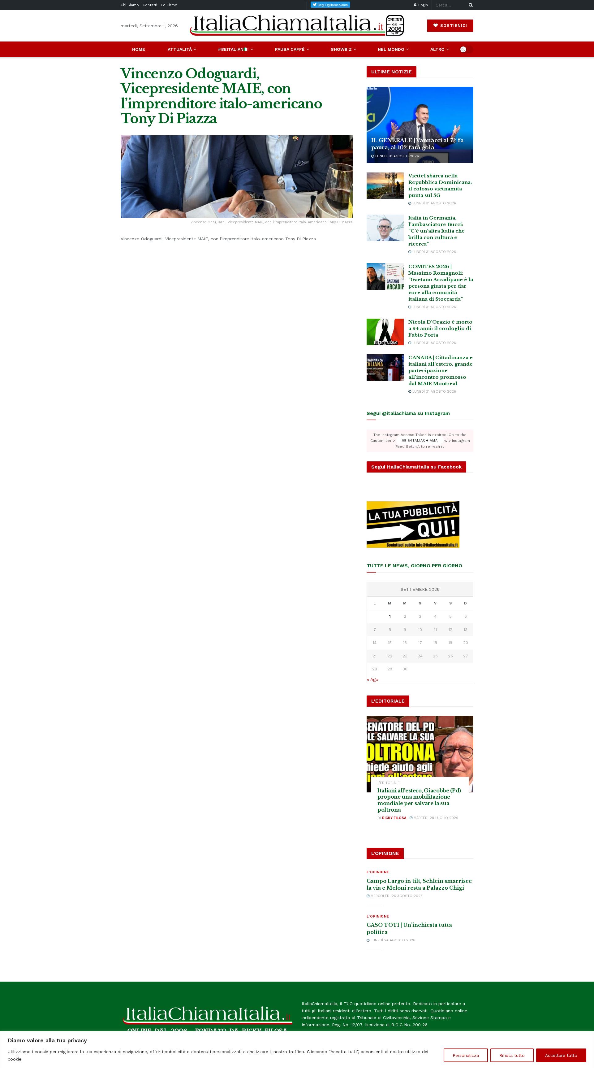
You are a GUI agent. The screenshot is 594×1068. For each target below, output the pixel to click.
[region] (297, 1049)
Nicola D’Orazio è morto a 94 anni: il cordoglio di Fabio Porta (440, 328)
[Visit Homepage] (297, 25)
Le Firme (169, 5)
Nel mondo (391, 49)
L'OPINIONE (378, 872)
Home (138, 49)
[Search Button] (470, 5)
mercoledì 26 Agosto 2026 (396, 896)
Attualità (180, 49)
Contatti (150, 5)
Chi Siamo (130, 5)
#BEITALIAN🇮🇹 (233, 49)
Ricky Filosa (394, 818)
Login (422, 5)
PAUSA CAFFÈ (290, 49)
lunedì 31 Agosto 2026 (396, 156)
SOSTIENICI (453, 25)
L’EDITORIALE (388, 783)
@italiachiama (422, 441)
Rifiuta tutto (512, 1055)
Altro (437, 49)
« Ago (372, 679)
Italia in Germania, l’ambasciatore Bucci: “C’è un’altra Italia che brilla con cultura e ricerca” (436, 231)
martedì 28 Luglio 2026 (435, 818)
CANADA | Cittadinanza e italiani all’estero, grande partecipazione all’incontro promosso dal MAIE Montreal (440, 370)
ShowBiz (341, 49)
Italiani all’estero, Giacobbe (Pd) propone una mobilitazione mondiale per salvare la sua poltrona (419, 800)
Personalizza (466, 1055)
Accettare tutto (561, 1055)
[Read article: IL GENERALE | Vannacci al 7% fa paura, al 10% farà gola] (420, 125)
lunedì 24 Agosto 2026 (392, 940)
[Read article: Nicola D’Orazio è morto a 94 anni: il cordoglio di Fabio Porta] (385, 332)
